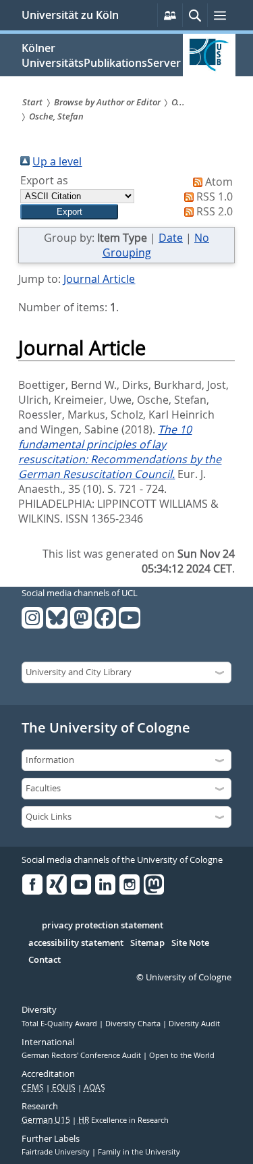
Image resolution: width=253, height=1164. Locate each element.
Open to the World (182, 1055)
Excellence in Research (123, 1120)
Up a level (57, 161)
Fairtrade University (57, 1152)
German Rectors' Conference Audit (82, 1055)
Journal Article (99, 278)
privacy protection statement (102, 925)
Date (171, 237)
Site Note (190, 943)
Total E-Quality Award (60, 1023)
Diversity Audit (194, 1023)
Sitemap (147, 943)
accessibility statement (75, 943)
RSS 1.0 (214, 196)
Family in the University (139, 1152)
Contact (44, 960)
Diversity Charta (134, 1023)
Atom (219, 181)
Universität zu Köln (70, 14)
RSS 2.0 (214, 211)
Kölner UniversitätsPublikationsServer (101, 55)
